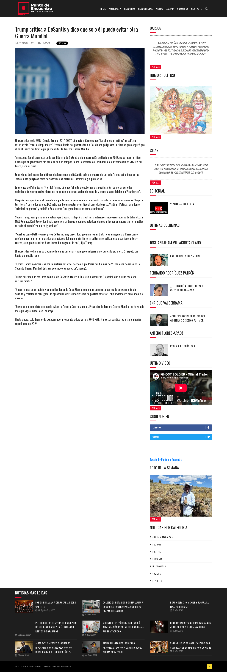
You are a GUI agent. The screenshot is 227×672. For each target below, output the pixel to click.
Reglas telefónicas (182, 346)
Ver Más (156, 66)
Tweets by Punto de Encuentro (166, 459)
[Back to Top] (209, 666)
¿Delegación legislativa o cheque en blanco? (187, 288)
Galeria (170, 8)
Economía (157, 559)
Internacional (160, 566)
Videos (159, 8)
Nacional (157, 544)
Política (45, 43)
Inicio (103, 8)
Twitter (156, 437)
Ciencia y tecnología (163, 537)
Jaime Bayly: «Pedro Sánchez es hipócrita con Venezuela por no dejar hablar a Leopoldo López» (53, 647)
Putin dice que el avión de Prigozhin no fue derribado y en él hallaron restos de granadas (56, 627)
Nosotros (182, 8)
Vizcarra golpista (182, 204)
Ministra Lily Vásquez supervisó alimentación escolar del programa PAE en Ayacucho (123, 627)
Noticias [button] (114, 8)
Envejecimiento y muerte (186, 256)
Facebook (156, 427)
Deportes (157, 581)
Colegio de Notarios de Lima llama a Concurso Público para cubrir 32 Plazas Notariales (123, 607)
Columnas (129, 8)
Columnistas (145, 8)
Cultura (157, 573)
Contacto (196, 8)
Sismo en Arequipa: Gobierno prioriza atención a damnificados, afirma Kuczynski (122, 647)
